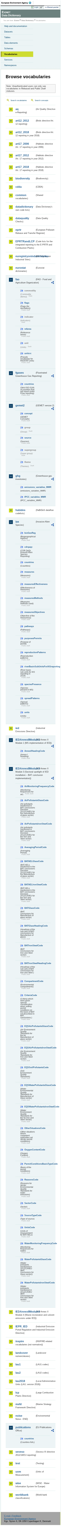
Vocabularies (10, 54)
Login (36, 7)
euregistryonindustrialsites (25, 256)
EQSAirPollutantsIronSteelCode (29, 1047)
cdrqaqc (28, 547)
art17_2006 (22, 143)
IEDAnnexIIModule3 (25, 768)
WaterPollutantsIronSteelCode (29, 1282)
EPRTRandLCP (25, 241)
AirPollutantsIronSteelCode (29, 824)
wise (18, 1483)
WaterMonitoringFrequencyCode (29, 1243)
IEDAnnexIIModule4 (25, 1311)
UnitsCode (29, 1227)
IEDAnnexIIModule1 (25, 739)
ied (17, 728)
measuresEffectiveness (29, 584)
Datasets (8, 31)
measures (29, 572)
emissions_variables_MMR (29, 487)
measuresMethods (29, 598)
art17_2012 (22, 155)
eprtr (18, 229)
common (20, 195)
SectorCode (29, 1203)
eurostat (20, 267)
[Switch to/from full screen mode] (42, 7)
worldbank (21, 1494)
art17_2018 (22, 167)
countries (29, 384)
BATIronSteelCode (29, 945)
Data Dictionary (27, 20)
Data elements (11, 43)
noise (18, 1415)
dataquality (22, 218)
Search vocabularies (19, 100)
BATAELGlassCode (29, 861)
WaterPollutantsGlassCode (29, 1259)
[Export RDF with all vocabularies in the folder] (52, 283)
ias (17, 521)
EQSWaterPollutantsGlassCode (29, 1085)
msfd (18, 1404)
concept (28, 413)
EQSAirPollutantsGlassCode (29, 1026)
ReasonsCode (29, 1179)
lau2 (18, 1372)
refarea (27, 329)
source (27, 438)
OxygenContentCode (29, 1149)
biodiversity (22, 178)
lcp (17, 1392)
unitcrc (27, 353)
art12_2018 (22, 132)
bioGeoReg (29, 533)
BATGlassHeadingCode (29, 926)
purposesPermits (29, 638)
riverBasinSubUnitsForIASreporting (29, 666)
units (26, 712)
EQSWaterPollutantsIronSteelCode (29, 1106)
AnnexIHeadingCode (29, 751)
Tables (7, 37)
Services (8, 59)
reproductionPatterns (29, 652)
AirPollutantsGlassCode (29, 800)
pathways (29, 626)
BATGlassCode (29, 908)
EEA (17, 2)
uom (18, 1471)
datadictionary (24, 206)
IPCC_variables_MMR (29, 497)
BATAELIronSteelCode (29, 884)
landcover (21, 1352)
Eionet (16, 20)
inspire (19, 1341)
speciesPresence (29, 684)
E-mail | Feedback (12, 1516)
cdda (18, 186)
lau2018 (20, 1381)
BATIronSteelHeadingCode (29, 963)
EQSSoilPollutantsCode (29, 1067)
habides (20, 510)
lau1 (18, 1364)
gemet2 (20, 405)
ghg (17, 476)
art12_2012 (22, 120)
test (17, 1463)
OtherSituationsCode (29, 1128)
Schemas (8, 48)
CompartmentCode (29, 981)
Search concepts (41, 100)
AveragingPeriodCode (29, 847)
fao (17, 279)
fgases (19, 372)
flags (26, 303)
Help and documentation (15, 26)
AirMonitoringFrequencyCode (29, 786)
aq (17, 109)
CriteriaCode (29, 995)
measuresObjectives (29, 612)
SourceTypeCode (29, 1215)
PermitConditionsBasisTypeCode (29, 1164)
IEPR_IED (21, 1326)
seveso (19, 1451)
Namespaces (10, 65)
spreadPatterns (29, 698)
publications (23, 1427)
